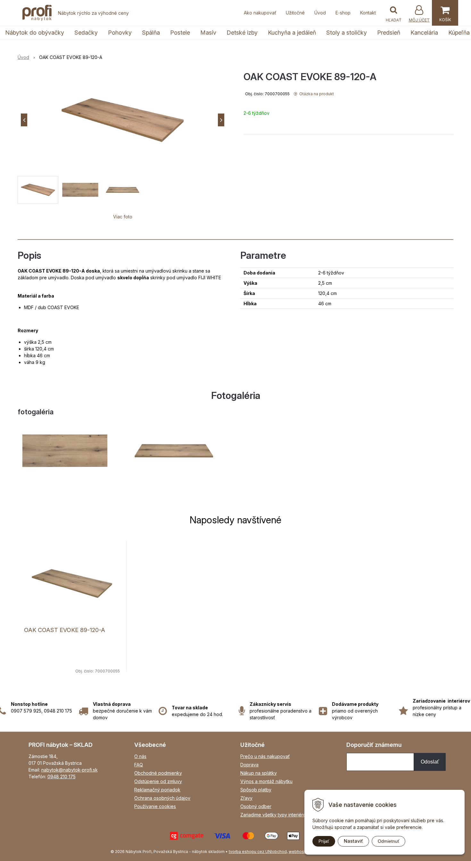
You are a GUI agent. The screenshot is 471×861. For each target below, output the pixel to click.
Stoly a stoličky (346, 32)
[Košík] (445, 13)
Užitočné (295, 12)
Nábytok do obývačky (34, 32)
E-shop (343, 12)
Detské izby (242, 32)
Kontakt (368, 12)
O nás (140, 756)
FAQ (138, 764)
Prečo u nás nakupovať (265, 756)
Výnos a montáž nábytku (266, 781)
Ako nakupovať (260, 12)
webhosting (300, 851)
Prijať (323, 841)
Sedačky (86, 32)
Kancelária (424, 32)
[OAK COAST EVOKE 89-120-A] (122, 120)
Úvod (320, 12)
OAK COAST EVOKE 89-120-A (64, 630)
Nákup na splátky (258, 773)
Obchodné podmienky (158, 773)
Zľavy (246, 798)
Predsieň (388, 32)
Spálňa (151, 32)
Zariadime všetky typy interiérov (274, 814)
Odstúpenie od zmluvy (158, 781)
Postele (180, 32)
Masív (208, 32)
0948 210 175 (61, 776)
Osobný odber (255, 806)
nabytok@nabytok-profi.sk (69, 769)
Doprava (249, 764)
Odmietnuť (388, 841)
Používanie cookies (155, 806)
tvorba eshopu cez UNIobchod (258, 851)
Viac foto (122, 216)
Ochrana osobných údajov (162, 798)
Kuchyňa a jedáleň (292, 32)
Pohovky (120, 32)
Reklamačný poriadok (157, 789)
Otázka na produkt (316, 93)
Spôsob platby (255, 789)
